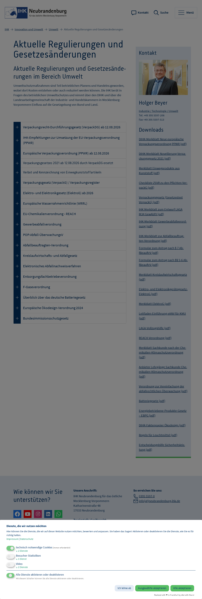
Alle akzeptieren (182, 588)
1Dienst (21, 558)
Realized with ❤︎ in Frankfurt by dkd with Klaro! (174, 595)
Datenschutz (26, 538)
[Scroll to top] (195, 592)
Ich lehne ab (124, 588)
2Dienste (22, 550)
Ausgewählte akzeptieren (152, 588)
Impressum (12, 538)
